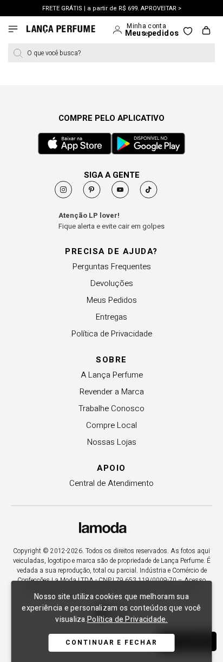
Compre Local (111, 425)
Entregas (111, 317)
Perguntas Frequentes (112, 266)
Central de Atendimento (111, 483)
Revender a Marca (112, 392)
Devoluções (111, 283)
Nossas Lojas (111, 442)
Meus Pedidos (112, 300)
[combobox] (111, 52)
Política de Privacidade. (127, 619)
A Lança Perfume (112, 375)
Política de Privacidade (111, 334)
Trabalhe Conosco (111, 408)
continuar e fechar (111, 642)
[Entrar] (118, 30)
